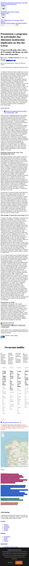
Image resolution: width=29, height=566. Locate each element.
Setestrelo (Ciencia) (6, 23)
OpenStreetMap (19, 466)
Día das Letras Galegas (6, 498)
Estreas (9, 12)
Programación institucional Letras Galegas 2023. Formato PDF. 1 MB (15, 112)
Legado (3, 14)
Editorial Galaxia (14, 487)
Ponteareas (7, 504)
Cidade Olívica (14, 504)
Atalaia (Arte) (14, 23)
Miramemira (5, 491)
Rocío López (9, 478)
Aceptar (19, 562)
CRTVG (11, 490)
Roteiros (3, 13)
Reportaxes (13, 4)
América (12, 503)
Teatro (14, 498)
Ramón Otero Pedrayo (9, 482)
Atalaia (7, 13)
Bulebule (3, 5)
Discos (13, 12)
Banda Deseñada (22, 23)
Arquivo (3, 4)
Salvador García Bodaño (10, 477)
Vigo (2, 503)
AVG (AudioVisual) (6, 20)
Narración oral (19, 500)
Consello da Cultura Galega (8, 485)
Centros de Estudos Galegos (14, 493)
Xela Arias (15, 478)
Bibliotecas (7, 500)
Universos (7, 4)
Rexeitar (10, 562)
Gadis (5, 493)
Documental (13, 500)
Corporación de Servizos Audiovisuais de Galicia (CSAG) (14, 495)
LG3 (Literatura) (15, 20)
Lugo (4, 503)
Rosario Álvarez (14, 475)
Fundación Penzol (18, 490)
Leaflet (12, 466)
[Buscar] (17, 25)
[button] (3, 433)
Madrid (8, 503)
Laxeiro (8, 475)
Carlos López (6, 481)
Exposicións (4, 12)
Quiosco (17, 12)
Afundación (6, 490)
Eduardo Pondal (14, 481)
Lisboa (15, 503)
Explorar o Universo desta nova (11, 422)
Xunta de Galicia (19, 485)
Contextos (6, 526)
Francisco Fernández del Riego (12, 480)
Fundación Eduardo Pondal (14, 494)
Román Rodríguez (5, 474)
